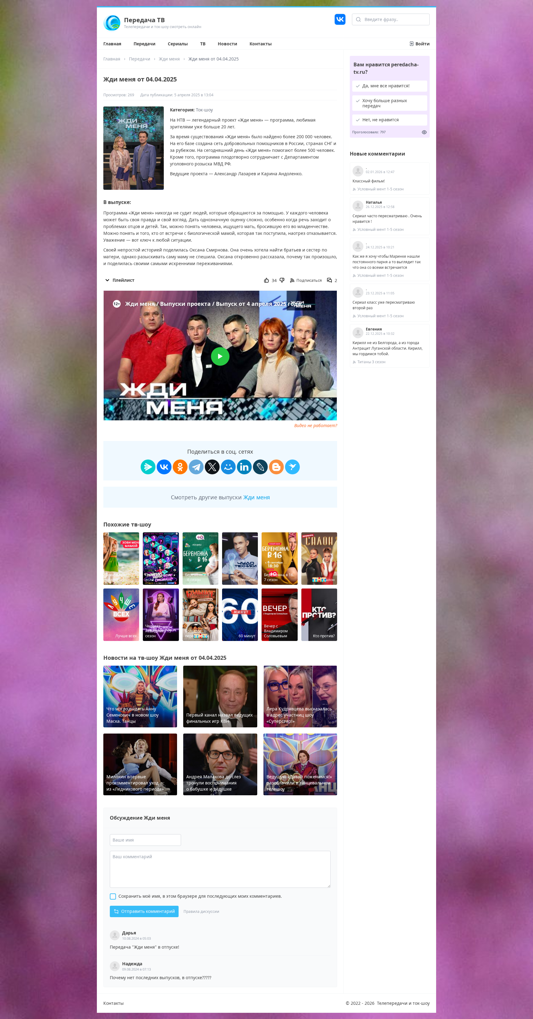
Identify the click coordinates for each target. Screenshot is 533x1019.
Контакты (261, 44)
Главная (112, 44)
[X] (212, 467)
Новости (227, 44)
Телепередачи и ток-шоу (403, 1003)
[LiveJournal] (260, 467)
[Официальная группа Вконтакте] (340, 22)
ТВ (202, 44)
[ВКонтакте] (164, 467)
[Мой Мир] (228, 467)
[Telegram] (196, 467)
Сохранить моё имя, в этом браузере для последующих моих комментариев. (200, 896)
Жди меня (169, 59)
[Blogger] (276, 467)
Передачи (144, 44)
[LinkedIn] (244, 467)
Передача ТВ (144, 20)
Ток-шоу (204, 110)
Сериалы (178, 44)
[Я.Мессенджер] (148, 467)
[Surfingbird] (292, 467)
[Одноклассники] (180, 467)
